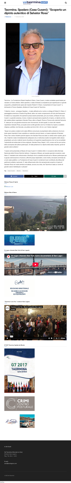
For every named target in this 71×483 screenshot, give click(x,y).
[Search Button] (66, 2)
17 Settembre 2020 (19, 17)
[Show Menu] (5, 2)
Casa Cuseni (11, 170)
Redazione (8, 17)
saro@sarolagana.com (10, 463)
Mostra (19, 170)
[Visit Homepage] (35, 2)
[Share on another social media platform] (65, 176)
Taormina (25, 170)
